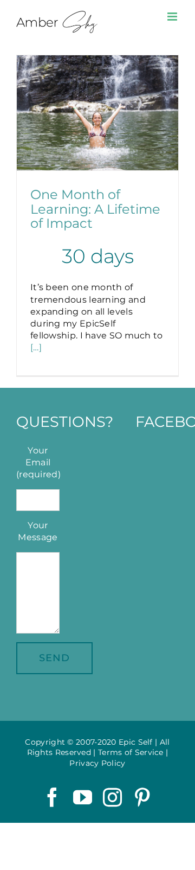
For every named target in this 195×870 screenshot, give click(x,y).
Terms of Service (131, 752)
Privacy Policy (97, 763)
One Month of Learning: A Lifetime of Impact (95, 208)
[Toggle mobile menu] (173, 16)
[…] (36, 347)
